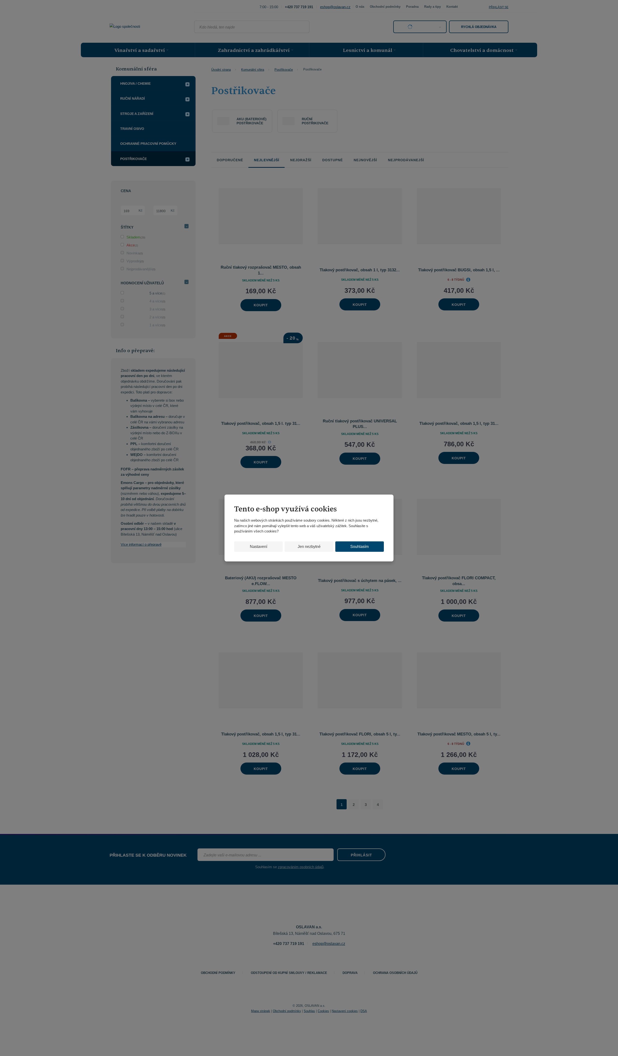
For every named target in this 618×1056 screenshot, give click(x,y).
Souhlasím (359, 547)
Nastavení (258, 547)
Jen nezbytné (309, 547)
